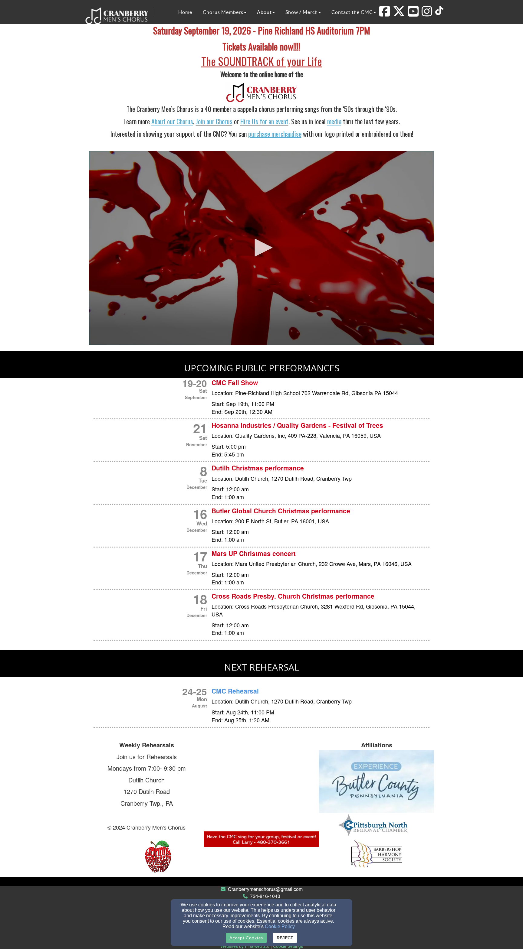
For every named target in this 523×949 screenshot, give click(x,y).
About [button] (264, 12)
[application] (261, 248)
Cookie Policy (280, 926)
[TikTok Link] (439, 10)
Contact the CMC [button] (352, 12)
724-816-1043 (265, 895)
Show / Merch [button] (301, 12)
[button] (261, 247)
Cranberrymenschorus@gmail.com (265, 889)
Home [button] (185, 12)
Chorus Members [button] (223, 12)
